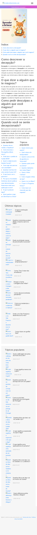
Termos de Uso (27, 517)
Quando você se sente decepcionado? (14, 54)
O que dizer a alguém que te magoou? (14, 50)
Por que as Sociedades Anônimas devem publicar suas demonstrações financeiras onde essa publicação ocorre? (9, 183)
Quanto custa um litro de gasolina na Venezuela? (27, 159)
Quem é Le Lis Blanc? (28, 181)
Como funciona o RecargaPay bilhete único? (7, 152)
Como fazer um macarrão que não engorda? (25, 190)
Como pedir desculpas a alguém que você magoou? (18, 52)
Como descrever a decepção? (12, 48)
